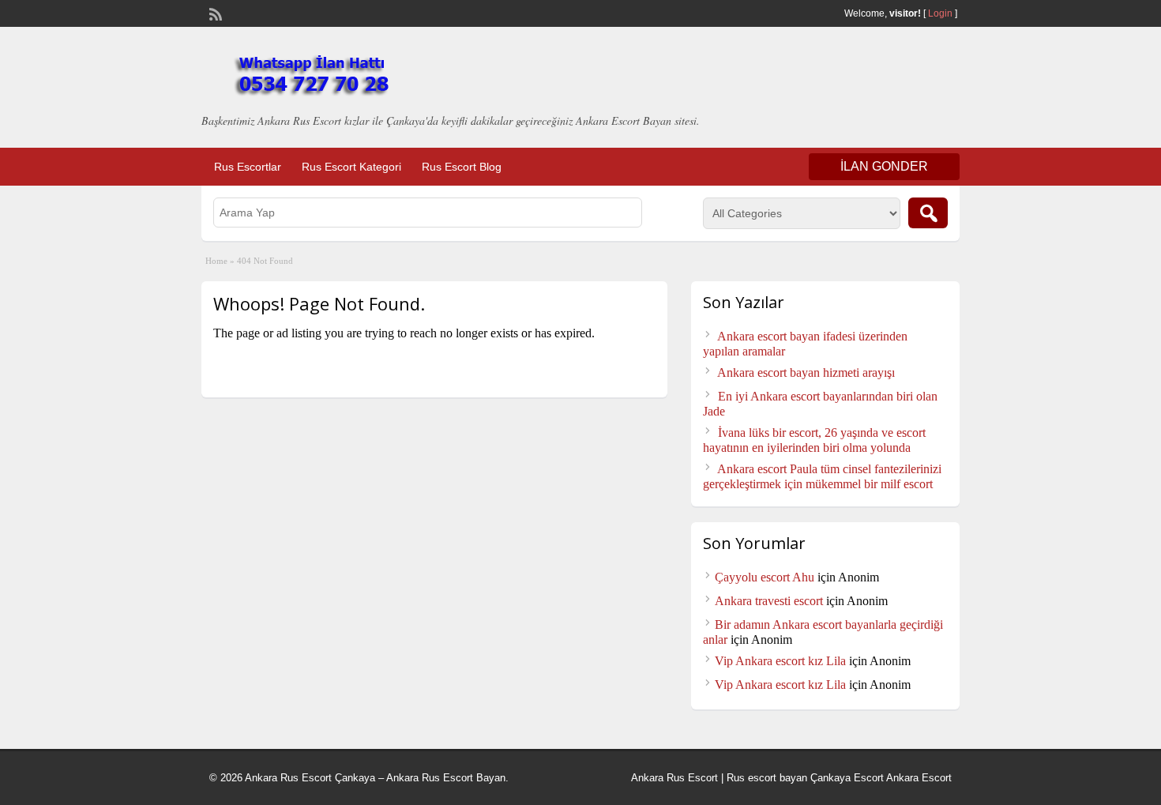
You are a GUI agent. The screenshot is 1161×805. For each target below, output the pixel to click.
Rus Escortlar (247, 166)
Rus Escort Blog (462, 166)
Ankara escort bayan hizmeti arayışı (806, 372)
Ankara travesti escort (769, 601)
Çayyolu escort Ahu (764, 577)
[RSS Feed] (214, 12)
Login (940, 13)
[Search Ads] (928, 212)
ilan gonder (884, 166)
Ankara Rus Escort (674, 778)
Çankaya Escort (847, 778)
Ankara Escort (919, 778)
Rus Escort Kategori (351, 166)
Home (216, 260)
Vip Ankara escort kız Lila (780, 661)
